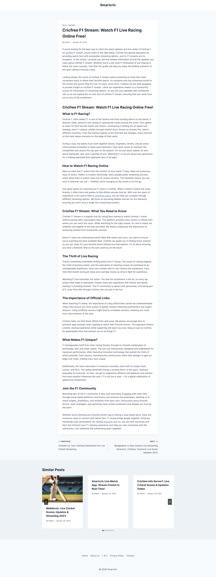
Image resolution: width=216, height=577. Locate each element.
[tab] (103, 530)
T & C (105, 555)
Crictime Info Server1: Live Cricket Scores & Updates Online (153, 485)
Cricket (71, 25)
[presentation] (62, 488)
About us (95, 555)
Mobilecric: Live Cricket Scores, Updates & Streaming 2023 (60, 512)
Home (85, 555)
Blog (64, 25)
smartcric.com (110, 422)
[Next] (170, 502)
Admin (67, 42)
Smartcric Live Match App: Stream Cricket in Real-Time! (105, 485)
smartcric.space (103, 195)
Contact (130, 555)
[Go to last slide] (46, 502)
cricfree (69, 52)
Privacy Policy (117, 555)
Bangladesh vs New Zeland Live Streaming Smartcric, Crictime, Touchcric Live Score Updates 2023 (136, 447)
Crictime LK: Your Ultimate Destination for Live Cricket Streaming (81, 445)
